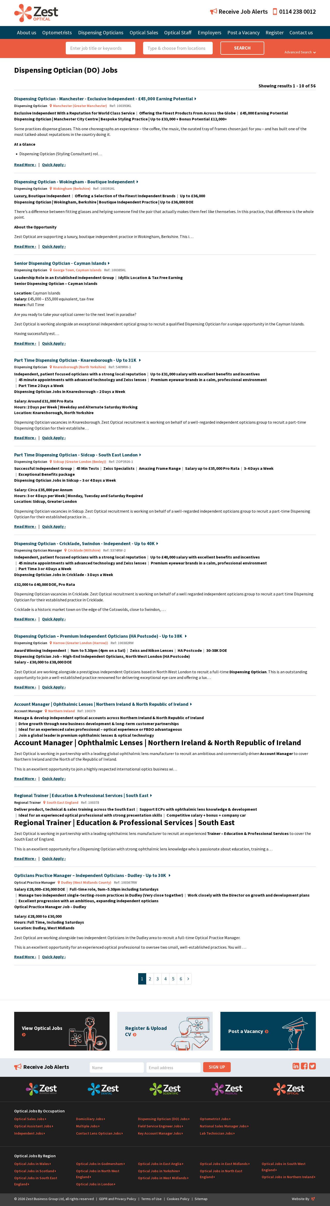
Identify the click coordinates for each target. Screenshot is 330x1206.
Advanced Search (298, 52)
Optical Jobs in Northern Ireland (288, 1177)
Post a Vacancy (243, 32)
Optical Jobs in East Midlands (224, 1163)
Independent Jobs (28, 1133)
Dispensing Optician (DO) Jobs (163, 1119)
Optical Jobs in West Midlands (162, 1178)
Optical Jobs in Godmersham (99, 1163)
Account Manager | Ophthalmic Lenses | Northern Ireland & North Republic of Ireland (101, 704)
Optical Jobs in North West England (97, 1174)
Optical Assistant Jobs (32, 1126)
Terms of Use (151, 1198)
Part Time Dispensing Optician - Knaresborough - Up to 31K (75, 360)
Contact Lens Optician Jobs (98, 1133)
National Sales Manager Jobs (223, 1126)
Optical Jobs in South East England (35, 1181)
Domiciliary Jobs (89, 1119)
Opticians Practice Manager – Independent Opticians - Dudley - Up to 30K (90, 875)
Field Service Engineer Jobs (159, 1126)
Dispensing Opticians (100, 32)
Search (242, 48)
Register (275, 32)
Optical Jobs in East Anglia (160, 1163)
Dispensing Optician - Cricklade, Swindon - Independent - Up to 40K (84, 543)
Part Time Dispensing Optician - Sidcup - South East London (76, 455)
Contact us (301, 32)
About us (26, 32)
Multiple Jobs (87, 1126)
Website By (304, 1198)
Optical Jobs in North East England (221, 1174)
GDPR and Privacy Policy (117, 1198)
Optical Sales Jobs (29, 1119)
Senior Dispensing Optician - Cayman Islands (60, 263)
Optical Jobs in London (94, 1184)
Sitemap (201, 1198)
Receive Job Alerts (242, 11)
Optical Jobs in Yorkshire (158, 1171)
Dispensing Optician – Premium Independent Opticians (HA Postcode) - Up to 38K (98, 636)
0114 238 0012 (297, 11)
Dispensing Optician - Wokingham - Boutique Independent (74, 182)
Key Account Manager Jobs (159, 1133)
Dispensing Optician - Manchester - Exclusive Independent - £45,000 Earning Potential (103, 99)
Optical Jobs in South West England (284, 1166)
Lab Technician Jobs (216, 1133)
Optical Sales (144, 32)
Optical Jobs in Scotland (34, 1171)
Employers (209, 32)
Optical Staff (178, 32)
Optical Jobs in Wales (31, 1163)
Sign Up (217, 1067)
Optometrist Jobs (214, 1119)
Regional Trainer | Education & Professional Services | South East (81, 795)
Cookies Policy (178, 1198)
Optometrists (57, 32)
